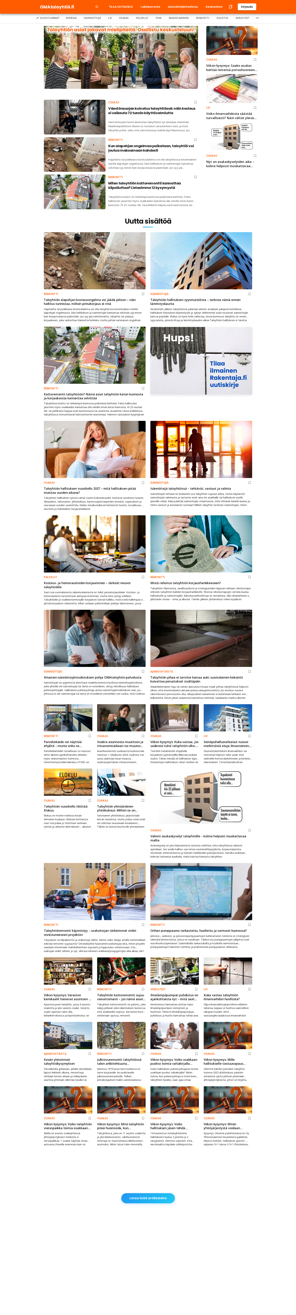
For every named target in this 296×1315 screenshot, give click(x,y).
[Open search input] (97, 6)
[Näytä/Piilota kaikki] (257, 18)
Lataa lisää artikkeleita (148, 1198)
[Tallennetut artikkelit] (230, 6)
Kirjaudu (247, 7)
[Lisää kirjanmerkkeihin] (255, 59)
